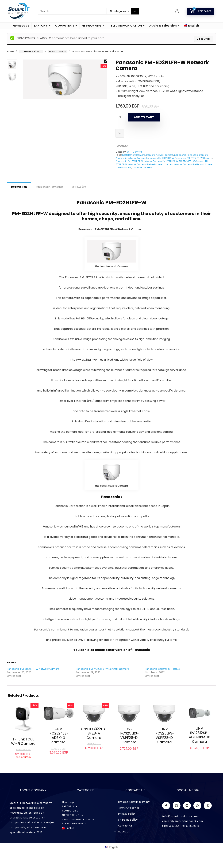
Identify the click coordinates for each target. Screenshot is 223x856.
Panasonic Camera (197, 154)
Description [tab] (19, 187)
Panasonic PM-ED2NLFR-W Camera (193, 158)
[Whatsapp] (197, 806)
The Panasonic (124, 167)
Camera (150, 154)
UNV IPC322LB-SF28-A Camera (94, 733)
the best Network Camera (178, 164)
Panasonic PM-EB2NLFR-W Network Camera (33, 669)
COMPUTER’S (64, 26)
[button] (105, 61)
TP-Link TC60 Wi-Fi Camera (23, 741)
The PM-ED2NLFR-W (142, 167)
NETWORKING (92, 26)
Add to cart (144, 117)
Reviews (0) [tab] (79, 187)
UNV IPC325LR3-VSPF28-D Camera (129, 735)
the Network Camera (203, 164)
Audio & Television (163, 26)
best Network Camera (133, 154)
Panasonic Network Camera (130, 158)
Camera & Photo (31, 51)
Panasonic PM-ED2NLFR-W (160, 158)
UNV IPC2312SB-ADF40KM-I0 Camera (199, 735)
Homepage (21, 26)
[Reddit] (187, 806)
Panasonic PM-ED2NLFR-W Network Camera (139, 161)
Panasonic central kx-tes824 (162, 669)
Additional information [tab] (49, 187)
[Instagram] (176, 806)
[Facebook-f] (166, 806)
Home (10, 51)
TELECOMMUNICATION (125, 26)
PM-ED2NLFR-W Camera (191, 161)
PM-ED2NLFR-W (170, 161)
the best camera (155, 164)
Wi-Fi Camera (57, 51)
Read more (23, 762)
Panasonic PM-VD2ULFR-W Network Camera (102, 669)
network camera (164, 154)
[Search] (135, 11)
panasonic (180, 154)
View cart (204, 38)
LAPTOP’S (41, 26)
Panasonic (122, 145)
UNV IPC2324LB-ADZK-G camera (58, 735)
